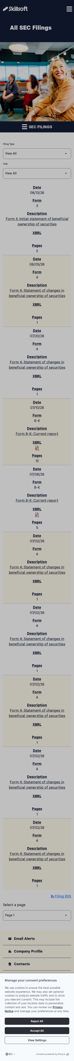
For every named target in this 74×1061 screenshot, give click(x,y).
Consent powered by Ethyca (50, 1054)
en (10, 1054)
